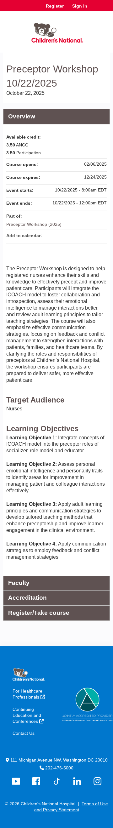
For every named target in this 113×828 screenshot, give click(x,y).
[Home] (56, 30)
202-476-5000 (59, 767)
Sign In (79, 6)
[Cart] (94, 9)
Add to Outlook (102, 235)
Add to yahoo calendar (85, 235)
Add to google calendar (77, 235)
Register (55, 6)
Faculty (19, 583)
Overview (21, 116)
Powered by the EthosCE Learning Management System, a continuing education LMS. (87, 823)
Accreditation (27, 597)
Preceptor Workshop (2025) (34, 224)
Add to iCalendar (93, 235)
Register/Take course (38, 612)
